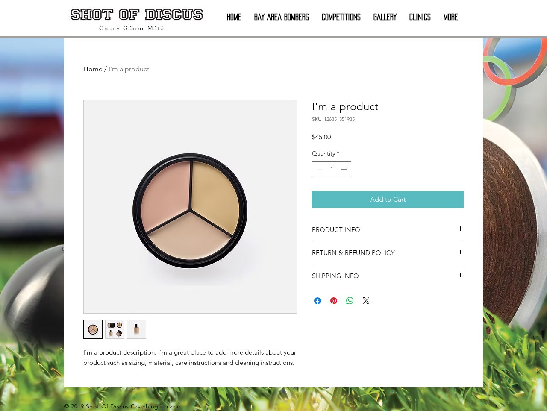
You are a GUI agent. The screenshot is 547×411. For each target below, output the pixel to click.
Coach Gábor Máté (132, 28)
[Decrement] (318, 169)
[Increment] (344, 169)
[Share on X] (366, 301)
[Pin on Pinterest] (334, 301)
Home (93, 69)
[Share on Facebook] (317, 301)
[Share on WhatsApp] (350, 301)
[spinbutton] (331, 169)
